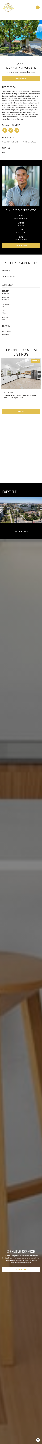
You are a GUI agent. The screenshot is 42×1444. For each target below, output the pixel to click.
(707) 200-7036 (21, 232)
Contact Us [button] (21, 1269)
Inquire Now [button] (21, 78)
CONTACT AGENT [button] (21, 246)
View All (21, 411)
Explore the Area (21, 531)
